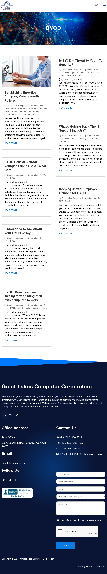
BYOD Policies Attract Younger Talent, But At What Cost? (25, 166)
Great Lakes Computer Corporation (22, 105)
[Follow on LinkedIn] (4, 480)
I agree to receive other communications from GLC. (81, 521)
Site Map (101, 566)
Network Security (40, 308)
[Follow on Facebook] (15, 480)
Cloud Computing (23, 308)
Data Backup (36, 108)
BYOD (13, 108)
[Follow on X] (10, 480)
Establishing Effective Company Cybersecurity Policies (22, 96)
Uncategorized (30, 114)
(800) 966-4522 (73, 437)
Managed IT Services (13, 114)
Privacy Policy (85, 566)
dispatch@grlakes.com (13, 463)
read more (10, 143)
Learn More (8, 415)
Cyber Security (23, 108)
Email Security (33, 111)
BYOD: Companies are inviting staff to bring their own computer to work (23, 296)
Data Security (20, 111)
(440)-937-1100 (71, 448)
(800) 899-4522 (74, 442)
